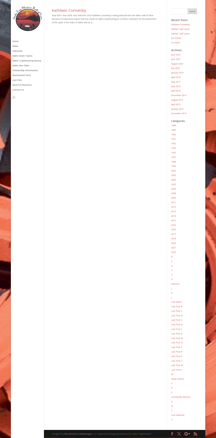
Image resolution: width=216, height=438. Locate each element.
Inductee (175, 283)
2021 (173, 247)
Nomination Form (21, 75)
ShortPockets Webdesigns (78, 433)
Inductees (17, 51)
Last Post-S (176, 356)
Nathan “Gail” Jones (180, 29)
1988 (173, 125)
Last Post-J (176, 329)
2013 (173, 211)
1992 (173, 143)
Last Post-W (177, 365)
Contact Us (18, 90)
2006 (173, 188)
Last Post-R (176, 351)
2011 (173, 202)
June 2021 (176, 59)
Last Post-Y (176, 369)
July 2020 (175, 68)
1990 (173, 134)
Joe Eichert (176, 38)
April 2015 (176, 104)
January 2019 (177, 72)
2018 (173, 238)
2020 (173, 243)
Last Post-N (177, 342)
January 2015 (177, 109)
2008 (173, 193)
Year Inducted (177, 415)
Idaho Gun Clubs (20, 66)
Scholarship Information (25, 70)
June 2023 (176, 54)
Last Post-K (176, 333)
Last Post (17, 80)
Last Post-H (176, 324)
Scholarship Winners (180, 397)
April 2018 (176, 77)
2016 (173, 225)
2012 (173, 206)
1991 (173, 139)
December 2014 (178, 113)
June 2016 (176, 86)
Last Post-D (177, 315)
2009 (173, 197)
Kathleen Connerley (69, 10)
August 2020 (177, 63)
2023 (173, 252)
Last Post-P (176, 347)
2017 (173, 234)
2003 (173, 175)
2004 (173, 179)
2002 (173, 170)
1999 (173, 166)
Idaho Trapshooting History (26, 61)
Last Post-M (177, 338)
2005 (173, 184)
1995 (173, 152)
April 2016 (176, 90)
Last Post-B (176, 306)
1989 (173, 130)
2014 (173, 216)
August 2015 (177, 99)
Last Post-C (176, 311)
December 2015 (178, 95)
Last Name (176, 301)
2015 (173, 220)
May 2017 (176, 81)
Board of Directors (22, 85)
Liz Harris (175, 42)
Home (15, 41)
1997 (173, 157)
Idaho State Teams (22, 56)
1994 (173, 148)
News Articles (177, 378)
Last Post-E (176, 320)
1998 (173, 161)
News (15, 46)
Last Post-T (176, 360)
